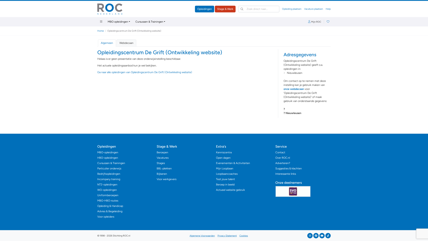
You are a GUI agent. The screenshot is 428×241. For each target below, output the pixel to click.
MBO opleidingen (118, 21)
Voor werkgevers (166, 179)
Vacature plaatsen (313, 9)
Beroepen (162, 152)
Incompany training (108, 179)
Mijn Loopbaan (224, 168)
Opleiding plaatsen (291, 9)
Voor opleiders (105, 216)
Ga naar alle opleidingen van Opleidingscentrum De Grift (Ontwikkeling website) (144, 72)
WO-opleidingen (107, 189)
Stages (161, 163)
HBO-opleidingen (107, 157)
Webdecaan (126, 43)
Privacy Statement (227, 235)
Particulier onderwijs (109, 168)
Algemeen (107, 43)
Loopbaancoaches (227, 173)
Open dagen (223, 157)
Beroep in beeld (225, 184)
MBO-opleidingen (107, 152)
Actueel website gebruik (230, 189)
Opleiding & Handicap (110, 206)
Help (328, 9)
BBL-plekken (164, 168)
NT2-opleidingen (107, 184)
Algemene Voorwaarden (202, 235)
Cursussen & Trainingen (149, 21)
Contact (280, 152)
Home (100, 30)
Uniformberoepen (107, 195)
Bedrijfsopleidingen (108, 173)
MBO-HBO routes (107, 200)
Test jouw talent (225, 179)
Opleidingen (204, 9)
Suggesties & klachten (288, 168)
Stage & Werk (225, 9)
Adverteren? (282, 163)
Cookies (243, 235)
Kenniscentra (224, 152)
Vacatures (163, 157)
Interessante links (285, 173)
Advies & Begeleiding (109, 211)
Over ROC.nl (282, 157)
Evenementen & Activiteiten (233, 163)
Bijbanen (162, 173)
